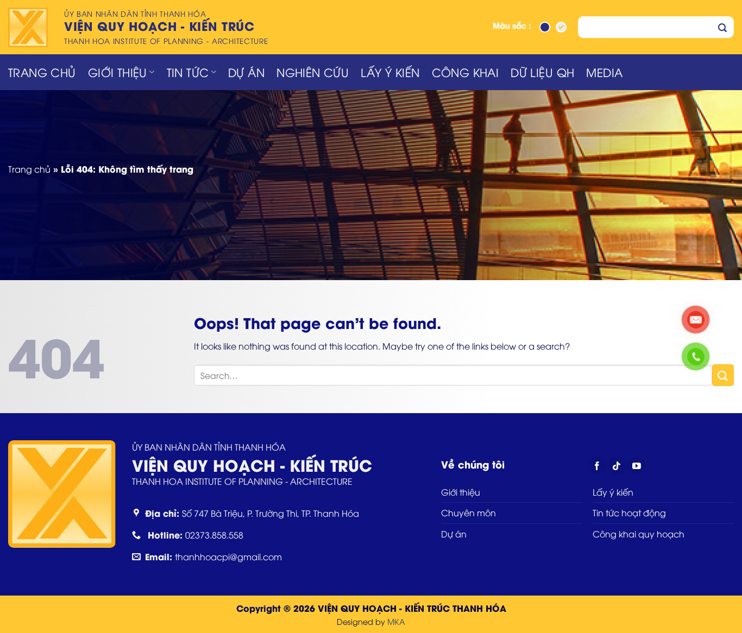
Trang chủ (42, 72)
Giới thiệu (117, 72)
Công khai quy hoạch (638, 534)
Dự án (246, 72)
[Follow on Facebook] (597, 465)
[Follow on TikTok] (617, 465)
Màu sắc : (512, 26)
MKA (396, 621)
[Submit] (722, 27)
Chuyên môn (468, 512)
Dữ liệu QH (542, 72)
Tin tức (188, 72)
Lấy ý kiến (390, 72)
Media (604, 72)
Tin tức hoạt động (629, 512)
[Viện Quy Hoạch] (29, 27)
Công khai (465, 72)
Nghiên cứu (312, 72)
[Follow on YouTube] (636, 465)
